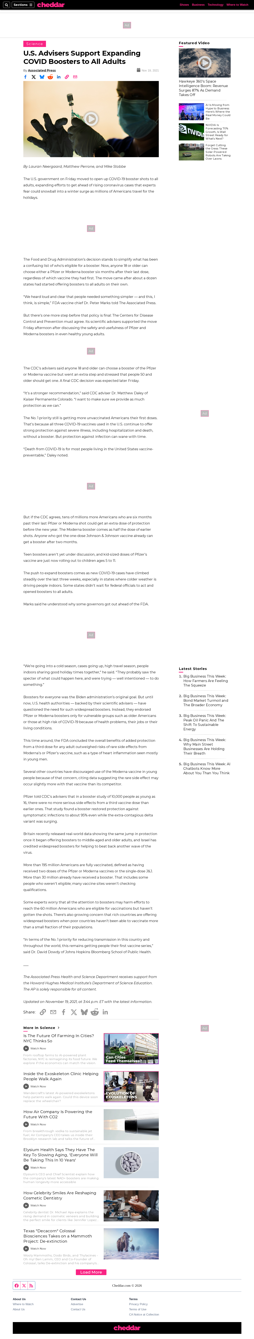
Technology (215, 4)
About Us (19, 1309)
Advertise (77, 1304)
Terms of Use (137, 1309)
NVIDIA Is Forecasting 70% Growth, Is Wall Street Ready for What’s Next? (217, 131)
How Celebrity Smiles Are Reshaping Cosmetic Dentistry (59, 1195)
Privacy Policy (138, 1304)
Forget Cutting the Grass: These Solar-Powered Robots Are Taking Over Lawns (218, 152)
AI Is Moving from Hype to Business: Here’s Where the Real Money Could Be (218, 111)
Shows (184, 4)
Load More (91, 1272)
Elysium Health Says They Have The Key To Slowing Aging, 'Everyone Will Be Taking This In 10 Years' (60, 1154)
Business (198, 4)
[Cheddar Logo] (51, 5)
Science (34, 44)
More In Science (40, 1028)
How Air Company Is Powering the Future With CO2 (57, 1114)
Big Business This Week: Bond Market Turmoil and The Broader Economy (205, 700)
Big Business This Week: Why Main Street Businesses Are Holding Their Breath (204, 746)
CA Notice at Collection (144, 1314)
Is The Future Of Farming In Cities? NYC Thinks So (58, 1038)
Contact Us (78, 1309)
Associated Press (42, 70)
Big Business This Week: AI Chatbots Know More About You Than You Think (207, 768)
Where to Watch (237, 4)
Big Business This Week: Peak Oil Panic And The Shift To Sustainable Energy (204, 722)
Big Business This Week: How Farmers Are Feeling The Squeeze (205, 680)
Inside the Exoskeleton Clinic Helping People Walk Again (61, 1076)
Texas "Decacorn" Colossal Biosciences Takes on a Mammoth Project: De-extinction (57, 1236)
